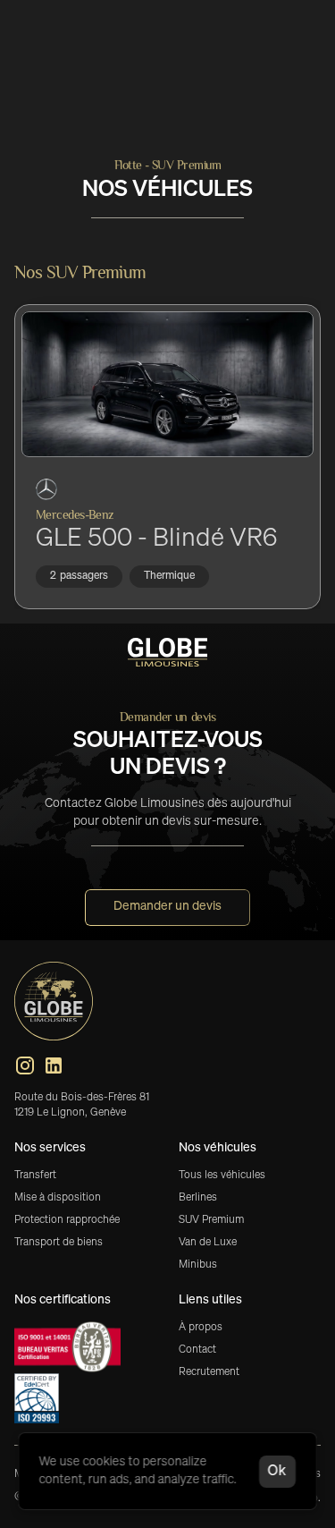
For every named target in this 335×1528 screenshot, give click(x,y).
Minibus (198, 1265)
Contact (197, 1350)
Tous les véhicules (222, 1175)
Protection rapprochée (67, 1220)
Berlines (198, 1198)
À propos (200, 1327)
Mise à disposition (57, 1198)
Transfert (35, 1175)
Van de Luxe (208, 1242)
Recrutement (209, 1372)
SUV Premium (211, 1220)
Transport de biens (58, 1242)
